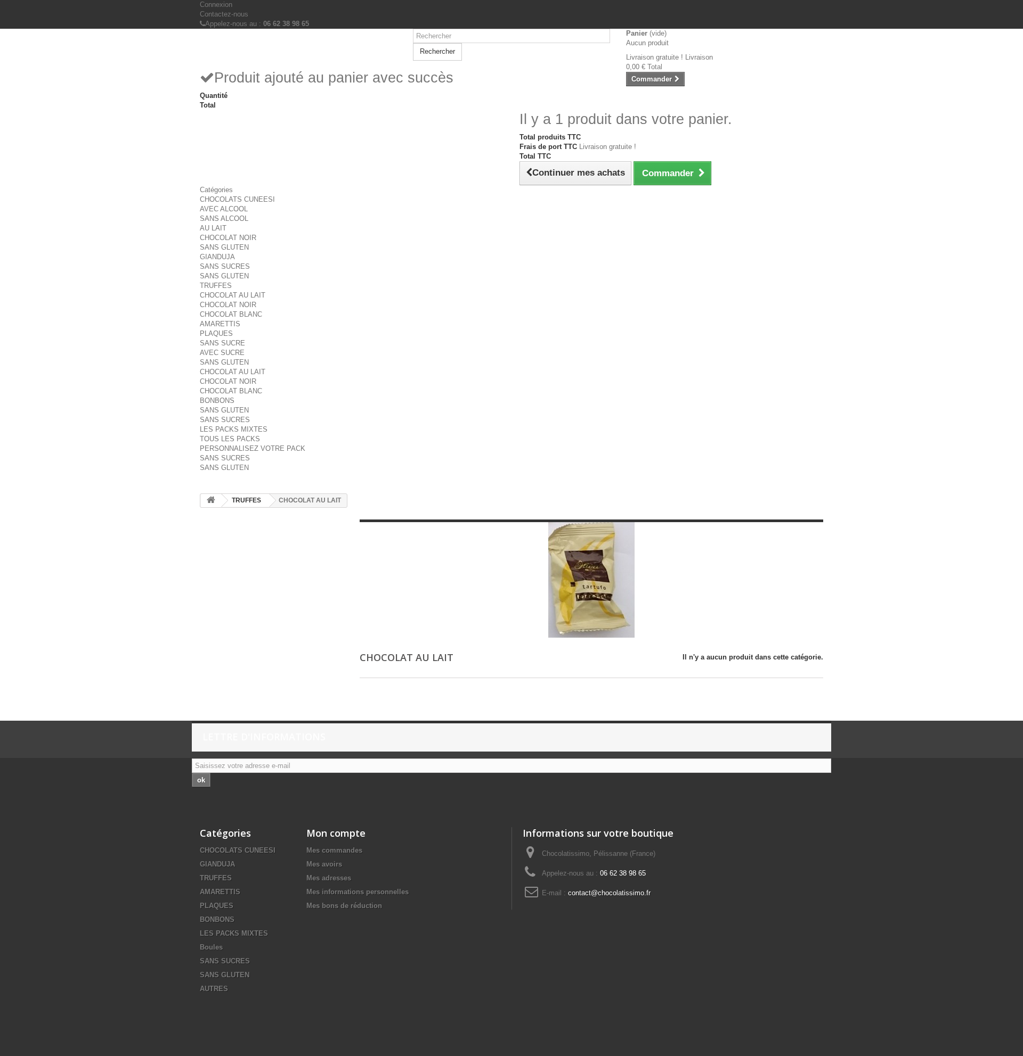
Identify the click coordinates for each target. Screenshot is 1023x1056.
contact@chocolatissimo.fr (609, 893)
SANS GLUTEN (224, 247)
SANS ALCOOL (224, 218)
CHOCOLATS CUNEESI (237, 199)
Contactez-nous (224, 14)
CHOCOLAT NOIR (228, 238)
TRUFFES (216, 286)
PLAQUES (216, 333)
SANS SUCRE (222, 343)
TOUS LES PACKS (230, 439)
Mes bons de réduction (344, 906)
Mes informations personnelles (357, 892)
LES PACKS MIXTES (233, 429)
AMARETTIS (220, 324)
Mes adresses (328, 878)
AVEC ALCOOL (224, 209)
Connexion (216, 5)
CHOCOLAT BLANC (231, 314)
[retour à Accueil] (211, 500)
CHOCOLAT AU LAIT (232, 295)
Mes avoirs (324, 864)
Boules (211, 947)
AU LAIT (213, 228)
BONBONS (217, 401)
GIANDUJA (217, 257)
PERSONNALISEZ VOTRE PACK (252, 448)
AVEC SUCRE (222, 353)
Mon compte (336, 833)
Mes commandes (334, 850)
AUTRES (214, 989)
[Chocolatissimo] (298, 49)
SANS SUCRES (225, 266)
